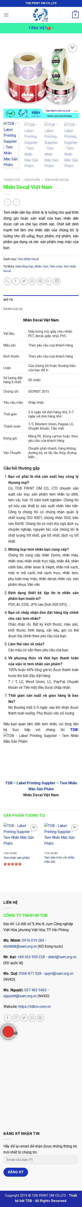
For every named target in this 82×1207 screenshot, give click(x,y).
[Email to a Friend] (32, 281)
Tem (45, 266)
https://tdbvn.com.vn (34, 1006)
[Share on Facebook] (16, 281)
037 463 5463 (35, 990)
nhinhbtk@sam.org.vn (20, 946)
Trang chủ (11, 179)
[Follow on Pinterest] (40, 1018)
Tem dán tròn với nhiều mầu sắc (59, 859)
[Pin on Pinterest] (40, 281)
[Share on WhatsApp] (7, 281)
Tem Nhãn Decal (56, 179)
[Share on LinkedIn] (57, 281)
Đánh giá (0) (13, 309)
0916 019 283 (33, 940)
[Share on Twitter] (24, 281)
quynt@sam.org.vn (58, 973)
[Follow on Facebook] (7, 1018)
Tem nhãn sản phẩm (16, 857)
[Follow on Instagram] (16, 1018)
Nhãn (38, 266)
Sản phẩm (32, 179)
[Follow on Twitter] (24, 1018)
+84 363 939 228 (31, 957)
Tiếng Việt (37, 28)
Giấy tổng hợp (24, 266)
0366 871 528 (30, 973)
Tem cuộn (56, 266)
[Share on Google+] (48, 281)
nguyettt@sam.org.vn (20, 996)
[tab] (41, 299)
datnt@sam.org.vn (62, 957)
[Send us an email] (32, 1018)
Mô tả (8, 299)
